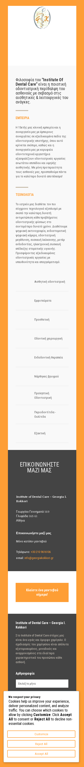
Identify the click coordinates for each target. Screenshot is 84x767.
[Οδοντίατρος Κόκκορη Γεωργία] (42, 17)
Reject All (41, 744)
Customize (41, 734)
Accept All (41, 754)
